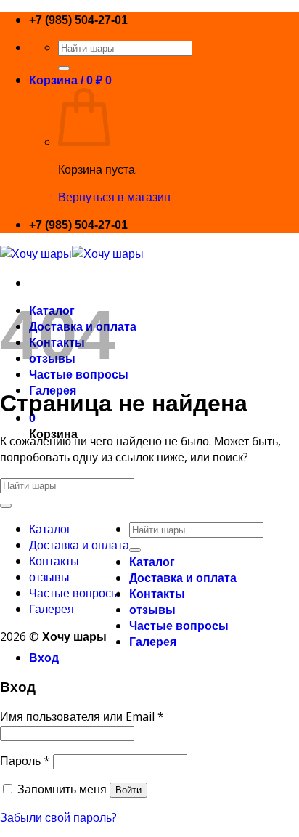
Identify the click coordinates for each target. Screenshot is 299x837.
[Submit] (64, 68)
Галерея (51, 609)
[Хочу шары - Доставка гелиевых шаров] (72, 254)
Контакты (54, 561)
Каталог (50, 529)
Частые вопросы (74, 593)
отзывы (49, 577)
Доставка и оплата (79, 545)
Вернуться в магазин (114, 197)
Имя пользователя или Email (82, 716)
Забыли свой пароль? (58, 817)
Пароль (25, 761)
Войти (128, 790)
